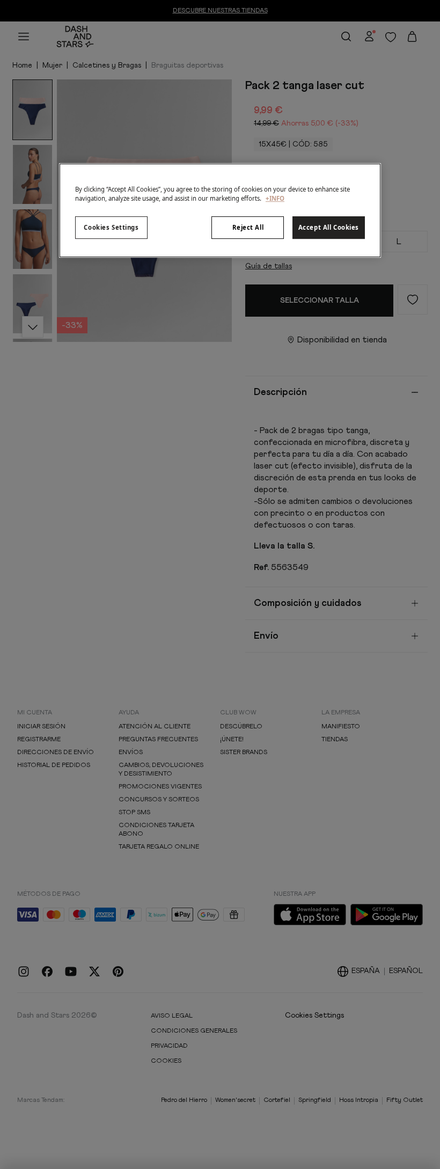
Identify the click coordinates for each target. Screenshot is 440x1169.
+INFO (275, 198)
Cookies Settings (111, 227)
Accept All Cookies (328, 227)
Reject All (248, 227)
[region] (220, 210)
